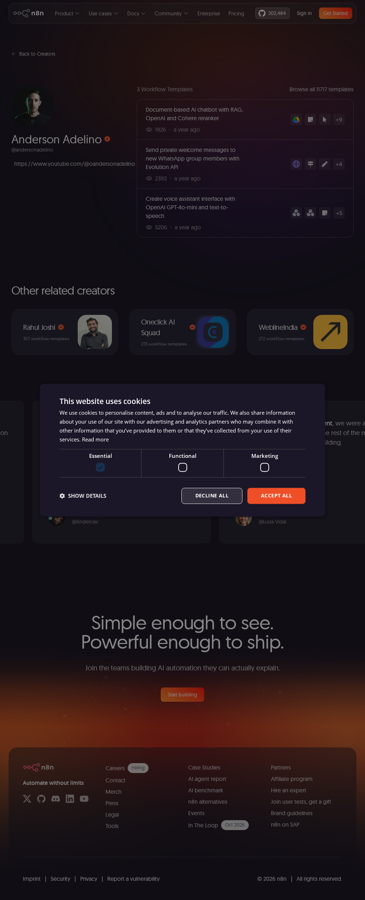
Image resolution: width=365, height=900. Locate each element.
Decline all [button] (211, 495)
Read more (95, 439)
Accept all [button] (276, 495)
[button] (83, 496)
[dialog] (182, 450)
